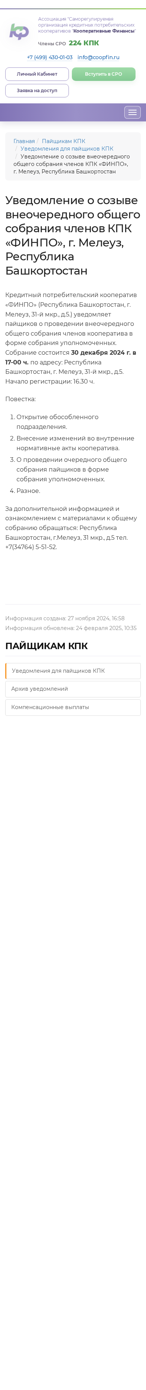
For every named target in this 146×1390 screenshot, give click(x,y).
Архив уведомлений (39, 688)
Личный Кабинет (37, 74)
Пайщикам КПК (63, 141)
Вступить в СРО (103, 74)
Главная (24, 141)
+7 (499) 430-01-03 (50, 57)
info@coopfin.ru (98, 57)
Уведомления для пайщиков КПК (67, 148)
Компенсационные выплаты (50, 707)
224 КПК (84, 43)
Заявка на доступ (37, 90)
